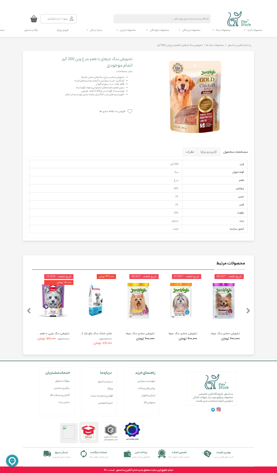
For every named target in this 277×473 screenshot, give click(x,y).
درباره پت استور (105, 381)
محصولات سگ (223, 30)
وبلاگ (110, 388)
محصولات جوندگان (159, 30)
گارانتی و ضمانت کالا (60, 395)
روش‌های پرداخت (146, 388)
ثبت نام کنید (53, 18)
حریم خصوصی (105, 403)
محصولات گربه (254, 30)
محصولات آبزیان (128, 30)
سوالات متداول (62, 381)
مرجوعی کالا (149, 402)
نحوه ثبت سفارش (146, 381)
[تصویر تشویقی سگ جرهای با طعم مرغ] (194, 96)
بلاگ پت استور (31, 30)
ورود (65, 18)
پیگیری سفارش (62, 388)
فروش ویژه (62, 30)
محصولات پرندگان (191, 30)
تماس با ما (64, 402)
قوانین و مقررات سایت (101, 396)
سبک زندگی (96, 30)
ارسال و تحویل (148, 395)
